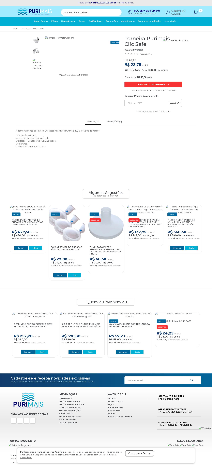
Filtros (54, 21)
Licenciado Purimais (69, 408)
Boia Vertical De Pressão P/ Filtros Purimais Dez (66, 248)
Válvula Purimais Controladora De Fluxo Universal (92, 325)
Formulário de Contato (175, 424)
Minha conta (66, 414)
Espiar (36, 248)
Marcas (111, 414)
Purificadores (96, 21)
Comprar (21, 248)
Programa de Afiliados (149, 21)
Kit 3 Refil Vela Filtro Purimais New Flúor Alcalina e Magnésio (44, 325)
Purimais (83, 75)
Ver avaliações (146, 54)
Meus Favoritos (67, 420)
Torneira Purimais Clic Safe (32, 29)
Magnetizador (68, 21)
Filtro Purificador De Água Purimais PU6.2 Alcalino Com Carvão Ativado (181, 223)
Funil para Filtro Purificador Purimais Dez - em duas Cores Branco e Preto (106, 250)
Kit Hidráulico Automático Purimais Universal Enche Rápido (184, 326)
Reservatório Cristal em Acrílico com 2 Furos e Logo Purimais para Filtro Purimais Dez (144, 223)
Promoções (112, 21)
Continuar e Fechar (139, 453)
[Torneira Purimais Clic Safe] (36, 40)
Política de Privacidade (71, 404)
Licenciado (170, 21)
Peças (82, 21)
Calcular (175, 102)
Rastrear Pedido (68, 423)
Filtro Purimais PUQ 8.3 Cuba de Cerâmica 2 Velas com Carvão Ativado (27, 222)
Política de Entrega (69, 401)
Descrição (93, 121)
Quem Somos (41, 21)
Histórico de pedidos (70, 417)
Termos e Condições (70, 411)
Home (15, 29)
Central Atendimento (171, 397)
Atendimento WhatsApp (175, 410)
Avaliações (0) (114, 121)
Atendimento (128, 21)
